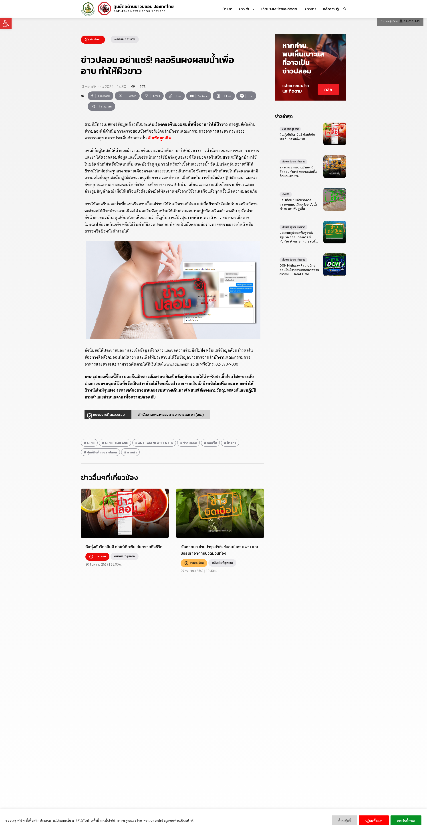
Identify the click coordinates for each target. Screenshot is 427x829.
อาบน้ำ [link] (132, 452)
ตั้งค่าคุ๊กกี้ (344, 820)
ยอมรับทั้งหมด (406, 820)
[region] (213, 819)
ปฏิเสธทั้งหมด (373, 820)
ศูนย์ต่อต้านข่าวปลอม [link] (102, 452)
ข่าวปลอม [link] (190, 443)
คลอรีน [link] (212, 443)
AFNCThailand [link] (116, 443)
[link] (6, 23)
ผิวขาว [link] (231, 443)
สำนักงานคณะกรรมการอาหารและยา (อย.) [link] (171, 415)
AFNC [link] (91, 443)
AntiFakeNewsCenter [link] (155, 443)
